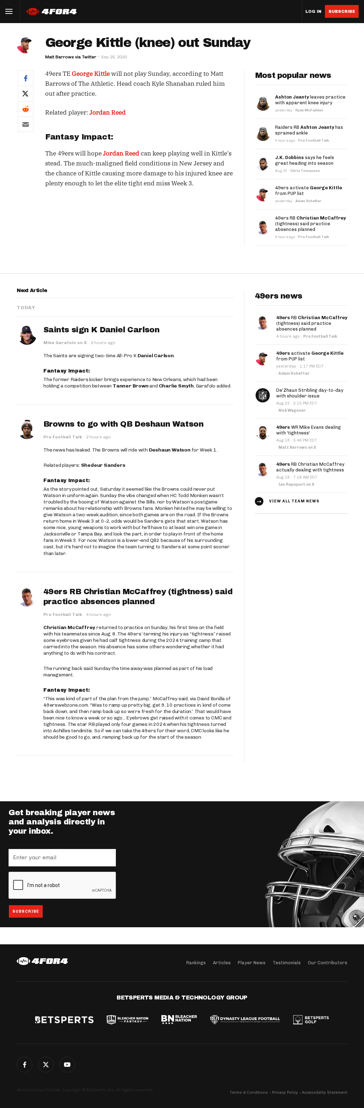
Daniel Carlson (156, 356)
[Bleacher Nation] (179, 1020)
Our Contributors (327, 962)
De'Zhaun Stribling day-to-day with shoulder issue (309, 393)
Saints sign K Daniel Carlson (101, 330)
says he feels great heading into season (304, 160)
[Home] (42, 961)
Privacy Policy (285, 1092)
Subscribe (341, 11)
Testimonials (287, 962)
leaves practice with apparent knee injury (310, 99)
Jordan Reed (108, 112)
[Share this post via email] (25, 124)
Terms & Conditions (249, 1092)
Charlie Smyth (176, 386)
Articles (222, 962)
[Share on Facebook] (25, 78)
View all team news (294, 501)
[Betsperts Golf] (311, 1020)
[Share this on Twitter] (25, 93)
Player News (252, 962)
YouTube (67, 1064)
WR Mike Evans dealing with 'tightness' (308, 430)
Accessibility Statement (324, 1092)
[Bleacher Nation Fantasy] (127, 1020)
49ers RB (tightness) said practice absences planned (310, 223)
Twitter (46, 1064)
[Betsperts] (64, 1020)
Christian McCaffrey (69, 627)
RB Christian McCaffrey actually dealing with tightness (310, 467)
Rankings (196, 962)
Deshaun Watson (170, 450)
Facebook (24, 1064)
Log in (313, 12)
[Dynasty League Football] (245, 1020)
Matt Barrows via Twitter (70, 56)
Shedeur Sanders (103, 465)
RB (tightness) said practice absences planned (311, 323)
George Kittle (91, 74)
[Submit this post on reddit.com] (25, 108)
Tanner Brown (131, 386)
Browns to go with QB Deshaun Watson (123, 424)
